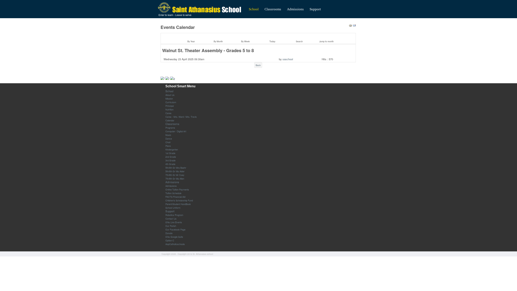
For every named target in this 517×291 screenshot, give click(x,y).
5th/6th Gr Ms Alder (175, 171)
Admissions (295, 9)
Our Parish (170, 225)
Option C (169, 240)
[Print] (350, 25)
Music (168, 134)
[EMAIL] (354, 25)
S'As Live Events (173, 222)
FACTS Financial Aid (175, 196)
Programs (170, 127)
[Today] (272, 36)
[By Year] (191, 36)
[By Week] (245, 36)
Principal (169, 105)
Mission (169, 98)
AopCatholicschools (175, 244)
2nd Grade (170, 156)
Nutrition (169, 109)
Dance (168, 138)
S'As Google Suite (174, 236)
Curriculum (170, 102)
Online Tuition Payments (177, 189)
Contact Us (171, 218)
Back (258, 65)
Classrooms (273, 9)
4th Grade (170, 164)
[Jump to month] (326, 36)
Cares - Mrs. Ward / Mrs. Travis (181, 116)
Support (315, 9)
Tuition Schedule (173, 193)
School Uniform (172, 207)
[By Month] (218, 36)
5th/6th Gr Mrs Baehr (175, 167)
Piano (168, 145)
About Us (169, 94)
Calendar (169, 120)
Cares (168, 113)
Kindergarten (171, 149)
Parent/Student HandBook (178, 204)
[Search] (299, 36)
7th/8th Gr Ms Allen (174, 178)
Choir (168, 142)
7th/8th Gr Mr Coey (174, 174)
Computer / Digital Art (175, 131)
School (254, 9)
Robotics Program (174, 214)
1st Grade (170, 153)
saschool (288, 59)
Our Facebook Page (175, 229)
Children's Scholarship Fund (179, 200)
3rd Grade (170, 160)
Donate (168, 233)
